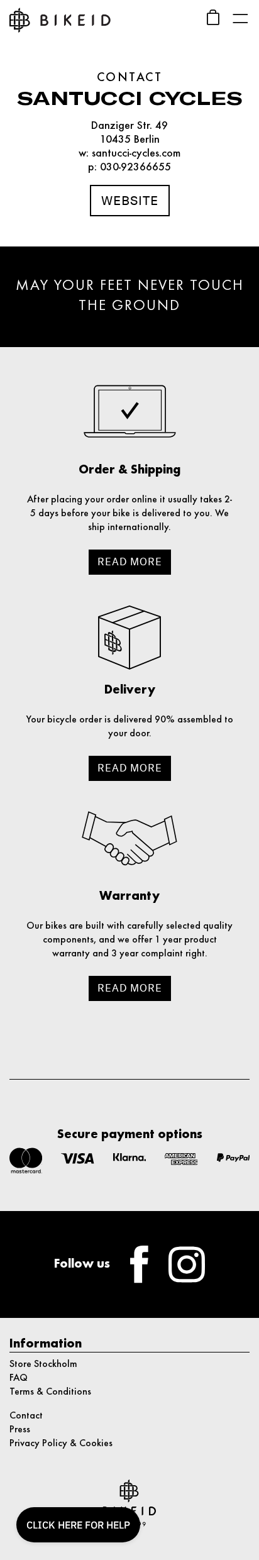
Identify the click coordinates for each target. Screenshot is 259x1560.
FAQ (18, 1378)
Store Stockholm (43, 1364)
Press (19, 1430)
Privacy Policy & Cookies (61, 1444)
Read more (129, 562)
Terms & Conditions (50, 1392)
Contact (26, 1416)
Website (129, 200)
